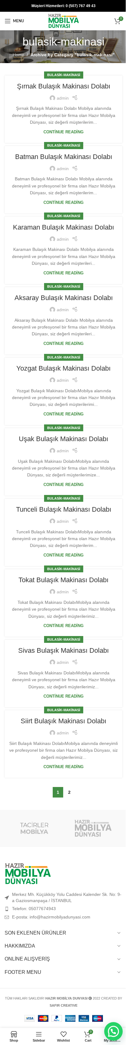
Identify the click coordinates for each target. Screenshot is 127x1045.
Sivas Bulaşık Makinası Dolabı (63, 650)
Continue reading (63, 132)
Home (18, 54)
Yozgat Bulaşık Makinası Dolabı (63, 368)
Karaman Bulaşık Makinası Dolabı (63, 227)
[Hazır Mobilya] (92, 828)
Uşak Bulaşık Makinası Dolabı (63, 439)
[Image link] (28, 873)
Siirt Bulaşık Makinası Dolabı (63, 721)
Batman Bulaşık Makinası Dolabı (63, 157)
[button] (113, 1031)
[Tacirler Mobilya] (34, 828)
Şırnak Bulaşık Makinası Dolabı (63, 86)
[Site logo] (63, 20)
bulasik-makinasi (63, 75)
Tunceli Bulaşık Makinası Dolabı (63, 509)
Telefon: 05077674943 (34, 908)
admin (63, 98)
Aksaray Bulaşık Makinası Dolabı (63, 298)
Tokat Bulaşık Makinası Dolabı (63, 580)
